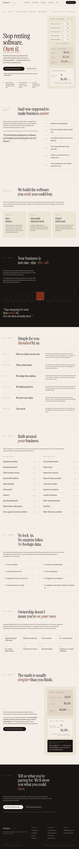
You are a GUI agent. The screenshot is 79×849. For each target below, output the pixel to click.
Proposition (34, 833)
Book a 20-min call (68, 833)
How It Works (35, 2)
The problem (34, 830)
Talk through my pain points (33, 807)
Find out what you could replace (14, 729)
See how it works (31, 68)
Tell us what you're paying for (14, 68)
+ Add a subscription (62, 43)
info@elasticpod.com (69, 830)
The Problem (26, 2)
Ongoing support (52, 833)
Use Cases (43, 2)
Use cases (33, 838)
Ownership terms (52, 830)
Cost (57, 2)
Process (33, 835)
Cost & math (51, 835)
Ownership (50, 2)
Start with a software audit (13, 807)
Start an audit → (71, 2)
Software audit (51, 838)
